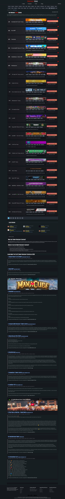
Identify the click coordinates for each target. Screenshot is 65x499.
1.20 (51, 8)
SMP (26, 6)
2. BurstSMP (14, 269)
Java (35, 6)
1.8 (53, 8)
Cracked (19, 8)
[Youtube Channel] (35, 495)
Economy (30, 30)
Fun (40, 8)
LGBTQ (38, 179)
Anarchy (37, 8)
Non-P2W (42, 144)
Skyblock (12, 6)
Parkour (38, 6)
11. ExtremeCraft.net (17, 457)
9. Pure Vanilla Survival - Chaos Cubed (20, 412)
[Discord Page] (31, 495)
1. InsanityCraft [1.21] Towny (19, 256)
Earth (34, 8)
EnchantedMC (46, 227)
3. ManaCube (14, 291)
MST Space (29, 227)
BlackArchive (51, 490)
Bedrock (29, 6)
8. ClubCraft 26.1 (15, 384)
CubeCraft (41, 491)
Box (27, 8)
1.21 (49, 8)
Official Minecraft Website (33, 489)
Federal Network (51, 491)
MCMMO (40, 65)
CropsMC (50, 489)
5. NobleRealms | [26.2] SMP (18, 336)
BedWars (15, 8)
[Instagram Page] (33, 495)
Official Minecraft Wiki (33, 490)
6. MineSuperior (14, 352)
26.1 (38, 30)
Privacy (21, 491)
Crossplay (43, 8)
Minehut (41, 490)
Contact (21, 489)
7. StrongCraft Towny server (19, 372)
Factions (48, 6)
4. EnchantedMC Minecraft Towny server (22, 324)
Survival (9, 6)
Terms (21, 490)
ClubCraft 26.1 (14, 227)
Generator (30, 8)
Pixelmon (16, 6)
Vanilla (12, 8)
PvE (26, 144)
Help (20, 492)
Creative (9, 8)
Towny (56, 6)
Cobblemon (52, 6)
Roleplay (47, 8)
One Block (20, 6)
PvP (45, 6)
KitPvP (36, 39)
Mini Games (42, 6)
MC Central (41, 489)
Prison (24, 6)
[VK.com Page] (36, 495)
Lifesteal (25, 8)
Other (56, 8)
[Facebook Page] (28, 495)
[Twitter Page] (30, 495)
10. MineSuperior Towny (16, 436)
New (22, 8)
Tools (36, 3)
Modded (32, 6)
